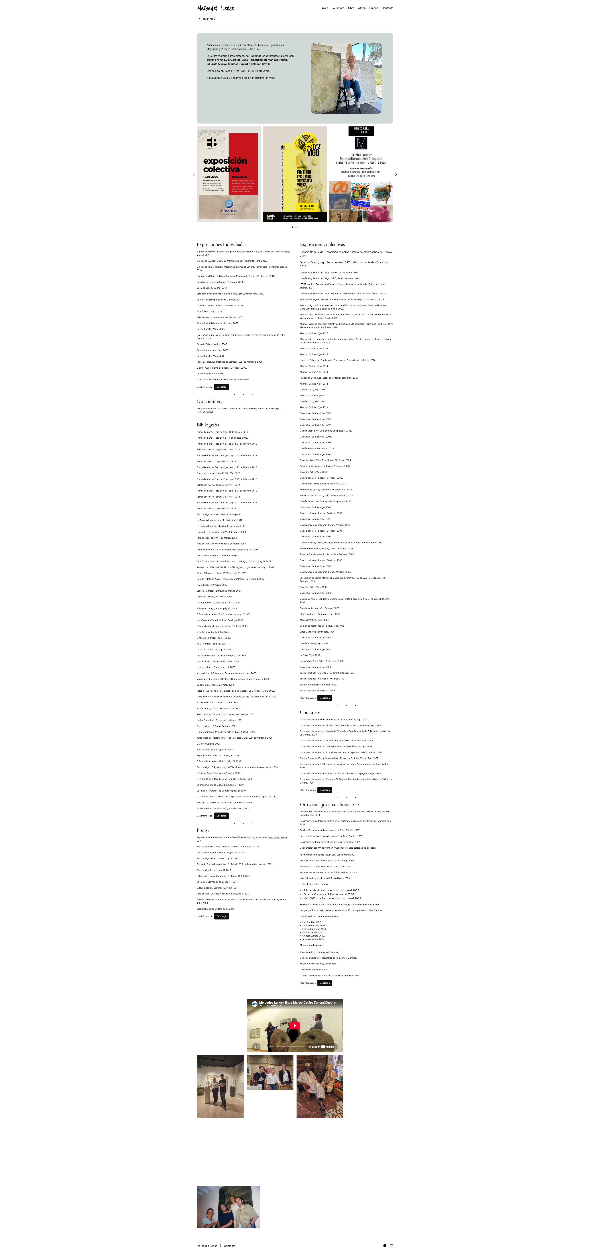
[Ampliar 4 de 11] (389, 1059)
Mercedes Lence (207, 1245)
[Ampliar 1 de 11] (239, 1059)
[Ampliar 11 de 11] (389, 1190)
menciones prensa (278, 266)
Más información (204, 387)
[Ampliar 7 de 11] (339, 1124)
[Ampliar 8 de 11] (389, 1124)
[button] (292, 227)
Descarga (221, 386)
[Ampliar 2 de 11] (289, 1059)
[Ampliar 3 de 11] (339, 1059)
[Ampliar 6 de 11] (289, 1124)
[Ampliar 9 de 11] (256, 1190)
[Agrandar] (256, 130)
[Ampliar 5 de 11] (239, 1124)
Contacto (229, 1245)
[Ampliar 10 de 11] (322, 1190)
